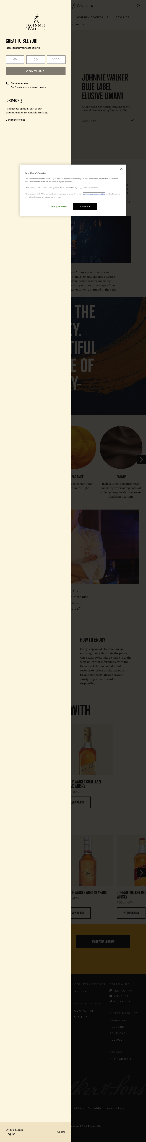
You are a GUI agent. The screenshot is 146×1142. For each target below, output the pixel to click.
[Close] (121, 169)
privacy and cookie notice (94, 194)
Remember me (19, 83)
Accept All (85, 206)
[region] (73, 190)
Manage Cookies (59, 206)
